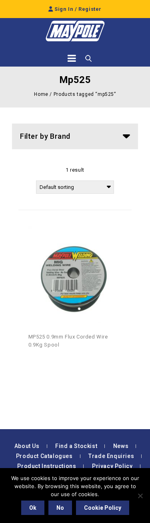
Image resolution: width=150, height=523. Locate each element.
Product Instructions (46, 466)
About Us (27, 446)
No (60, 508)
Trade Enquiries (111, 456)
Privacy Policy (112, 466)
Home (41, 94)
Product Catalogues (44, 456)
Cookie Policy (102, 508)
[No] (140, 496)
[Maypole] (75, 31)
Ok (32, 508)
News (120, 446)
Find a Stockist (76, 446)
